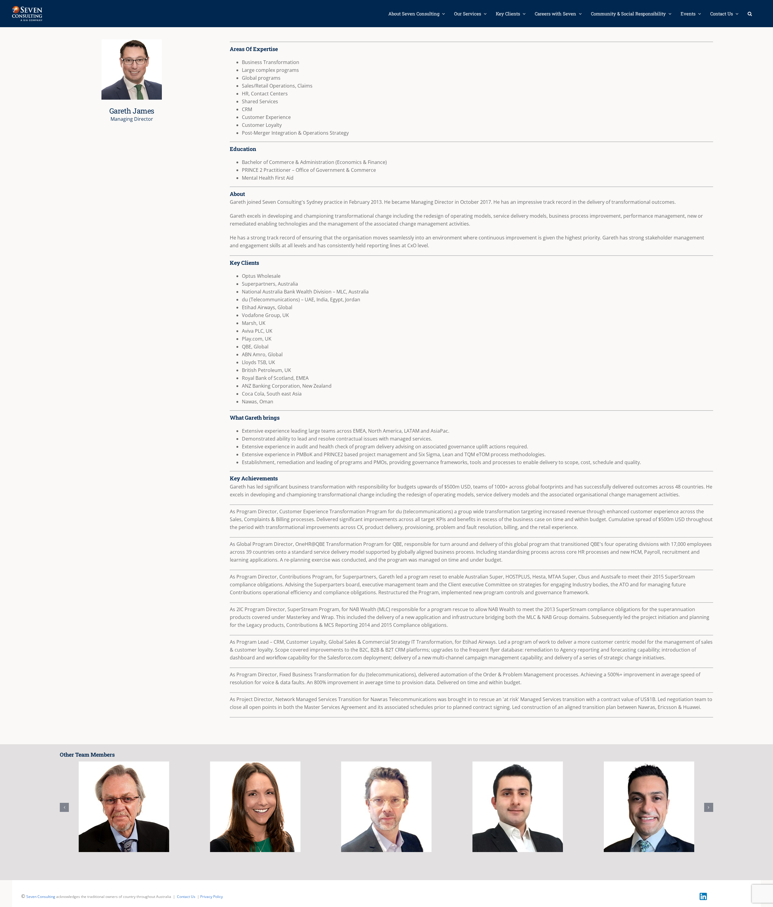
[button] (750, 13)
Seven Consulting (40, 896)
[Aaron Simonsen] (386, 806)
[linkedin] (703, 895)
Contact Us (186, 896)
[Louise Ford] (255, 806)
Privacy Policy (211, 896)
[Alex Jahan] (649, 806)
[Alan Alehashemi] (517, 806)
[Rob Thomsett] (124, 806)
